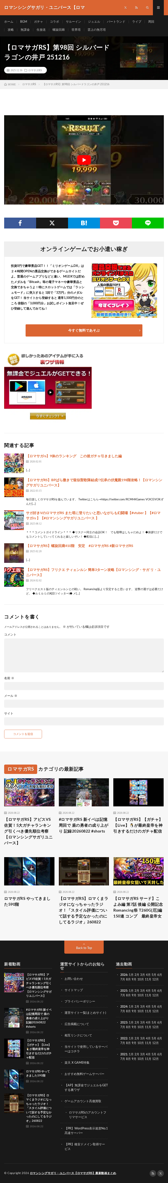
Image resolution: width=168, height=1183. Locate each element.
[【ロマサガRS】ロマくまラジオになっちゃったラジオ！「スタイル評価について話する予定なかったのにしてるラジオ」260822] (14, 1103)
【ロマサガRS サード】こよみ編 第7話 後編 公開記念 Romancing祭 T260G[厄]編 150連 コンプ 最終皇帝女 (138, 907)
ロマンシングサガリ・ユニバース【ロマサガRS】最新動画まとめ (73, 1173)
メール (10, 695)
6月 (159, 975)
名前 (9, 678)
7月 (122, 979)
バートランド (116, 21)
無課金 (25, 29)
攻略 (11, 29)
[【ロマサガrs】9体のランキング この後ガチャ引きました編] (14, 463)
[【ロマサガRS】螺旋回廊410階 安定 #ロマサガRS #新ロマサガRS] (14, 553)
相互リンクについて (78, 1035)
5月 (154, 975)
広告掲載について (77, 1024)
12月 (155, 995)
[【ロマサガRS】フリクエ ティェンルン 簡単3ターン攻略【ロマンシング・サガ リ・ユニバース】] (14, 577)
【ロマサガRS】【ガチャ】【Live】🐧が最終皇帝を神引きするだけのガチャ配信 (138, 825)
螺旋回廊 (58, 29)
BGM (23, 21)
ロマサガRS (35, 70)
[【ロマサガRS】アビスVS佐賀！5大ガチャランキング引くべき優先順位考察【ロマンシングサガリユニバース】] (14, 982)
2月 (137, 975)
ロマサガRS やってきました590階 (27, 902)
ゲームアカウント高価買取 (83, 1101)
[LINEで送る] (148, 223)
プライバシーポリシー (80, 1001)
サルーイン (73, 21)
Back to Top (84, 948)
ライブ (136, 21)
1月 (131, 975)
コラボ (54, 21)
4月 (148, 975)
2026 (123, 975)
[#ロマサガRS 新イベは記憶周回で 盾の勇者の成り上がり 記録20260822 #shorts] (14, 1017)
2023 (123, 1022)
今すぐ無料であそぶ (84, 330)
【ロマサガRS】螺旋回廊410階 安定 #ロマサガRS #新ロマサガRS (79, 546)
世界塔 (76, 29)
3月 (142, 975)
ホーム (8, 21)
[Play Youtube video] (84, 160)
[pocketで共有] (116, 223)
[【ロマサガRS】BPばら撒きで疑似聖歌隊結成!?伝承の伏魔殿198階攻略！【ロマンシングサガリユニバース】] (14, 487)
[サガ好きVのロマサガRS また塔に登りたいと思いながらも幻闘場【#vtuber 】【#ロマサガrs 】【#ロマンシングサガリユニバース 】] (14, 520)
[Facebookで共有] (20, 223)
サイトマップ (74, 990)
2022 (123, 1038)
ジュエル (94, 21)
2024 (123, 1006)
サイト (8, 713)
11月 (148, 995)
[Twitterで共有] (52, 223)
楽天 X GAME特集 (77, 1062)
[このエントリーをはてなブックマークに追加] (84, 223)
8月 (128, 979)
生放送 (41, 29)
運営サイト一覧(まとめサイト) (85, 1012)
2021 (123, 1054)
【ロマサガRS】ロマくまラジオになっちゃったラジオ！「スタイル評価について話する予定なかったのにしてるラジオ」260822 (83, 910)
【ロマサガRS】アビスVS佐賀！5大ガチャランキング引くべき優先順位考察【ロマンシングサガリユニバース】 (28, 831)
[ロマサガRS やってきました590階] (14, 1079)
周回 (151, 21)
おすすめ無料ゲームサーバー (84, 1074)
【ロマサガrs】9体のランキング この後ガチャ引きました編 (74, 456)
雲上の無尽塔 (97, 29)
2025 (123, 990)
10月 (140, 995)
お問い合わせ (74, 978)
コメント (10, 634)
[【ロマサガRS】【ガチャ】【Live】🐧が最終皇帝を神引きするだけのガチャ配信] (14, 1048)
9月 (134, 995)
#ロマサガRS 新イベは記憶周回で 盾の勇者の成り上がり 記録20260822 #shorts (83, 825)
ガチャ (38, 21)
